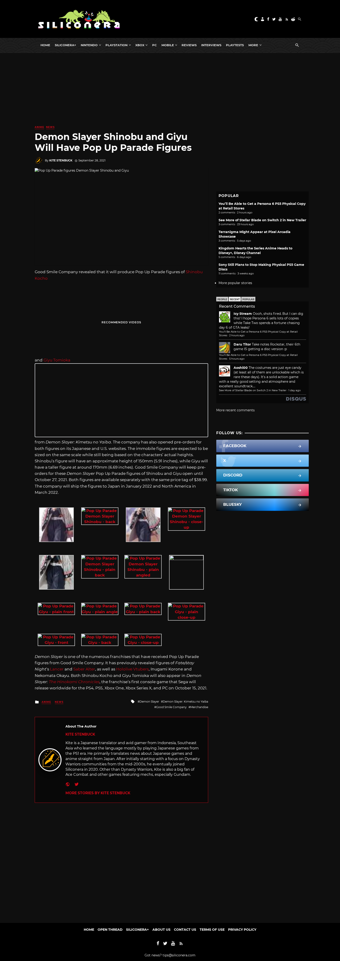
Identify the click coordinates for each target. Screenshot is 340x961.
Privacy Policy (242, 930)
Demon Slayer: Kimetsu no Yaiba (185, 701)
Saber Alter (84, 669)
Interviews (211, 45)
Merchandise (199, 707)
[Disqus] (121, 860)
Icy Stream (243, 314)
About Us (161, 930)
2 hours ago (236, 335)
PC (154, 45)
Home (45, 45)
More (253, 45)
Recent (235, 299)
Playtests (235, 45)
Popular (248, 299)
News (50, 127)
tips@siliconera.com (179, 955)
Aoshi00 (241, 368)
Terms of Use (212, 930)
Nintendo (89, 45)
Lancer (57, 669)
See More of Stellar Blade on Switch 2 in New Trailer (262, 220)
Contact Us (185, 930)
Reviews (189, 45)
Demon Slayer (149, 701)
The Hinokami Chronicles (74, 681)
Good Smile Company (171, 707)
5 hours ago (236, 358)
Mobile (167, 45)
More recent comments (235, 410)
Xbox (139, 45)
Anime (39, 127)
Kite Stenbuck (60, 160)
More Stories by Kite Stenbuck (97, 793)
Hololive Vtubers (132, 669)
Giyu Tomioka (56, 360)
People (222, 299)
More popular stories (235, 283)
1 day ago (294, 390)
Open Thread (110, 930)
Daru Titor (242, 344)
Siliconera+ (65, 45)
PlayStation (116, 45)
